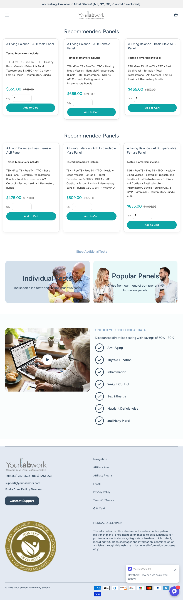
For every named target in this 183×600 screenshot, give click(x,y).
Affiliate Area (101, 467)
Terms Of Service (103, 500)
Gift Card (99, 508)
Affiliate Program (103, 475)
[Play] (47, 359)
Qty (8, 98)
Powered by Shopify (39, 587)
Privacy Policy (101, 492)
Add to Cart (30, 107)
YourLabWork (21, 587)
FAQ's (96, 483)
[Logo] (91, 15)
